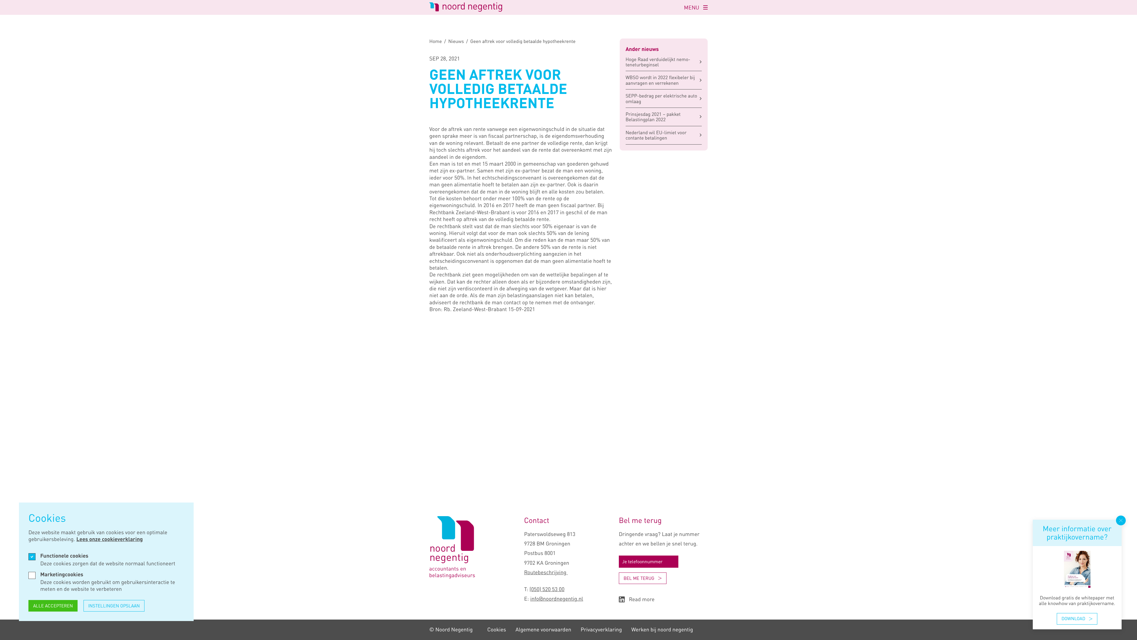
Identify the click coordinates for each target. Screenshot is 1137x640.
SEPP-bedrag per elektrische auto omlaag (661, 98)
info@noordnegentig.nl (556, 599)
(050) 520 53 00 (546, 589)
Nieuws (456, 41)
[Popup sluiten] (1121, 520)
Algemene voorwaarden (543, 629)
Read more (642, 599)
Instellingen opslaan (114, 605)
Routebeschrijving (546, 572)
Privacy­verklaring (601, 629)
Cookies (496, 629)
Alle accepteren (53, 605)
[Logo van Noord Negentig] (452, 577)
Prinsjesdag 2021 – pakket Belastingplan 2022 (653, 116)
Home (435, 41)
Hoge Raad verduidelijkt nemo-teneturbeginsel (658, 62)
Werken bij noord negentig (662, 629)
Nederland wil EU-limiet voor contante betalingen (656, 135)
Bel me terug (639, 578)
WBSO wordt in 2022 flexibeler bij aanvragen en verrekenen (660, 80)
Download (1073, 618)
